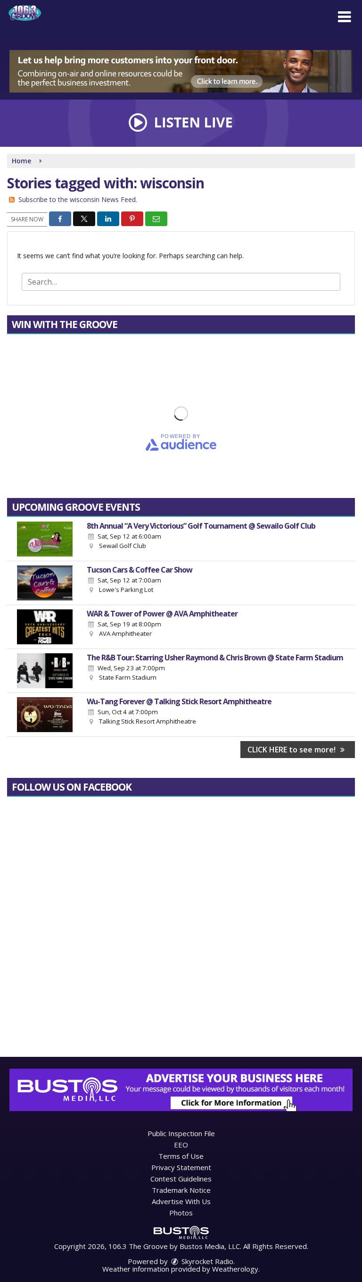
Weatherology (235, 1269)
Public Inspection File (181, 1133)
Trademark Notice (181, 1190)
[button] (344, 17)
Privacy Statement (181, 1167)
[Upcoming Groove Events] (44, 539)
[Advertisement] (181, 71)
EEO (181, 1144)
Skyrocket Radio (206, 1261)
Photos (181, 1212)
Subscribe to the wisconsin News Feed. (77, 199)
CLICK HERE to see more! (292, 749)
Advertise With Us (181, 1201)
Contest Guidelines (181, 1178)
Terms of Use (181, 1156)
